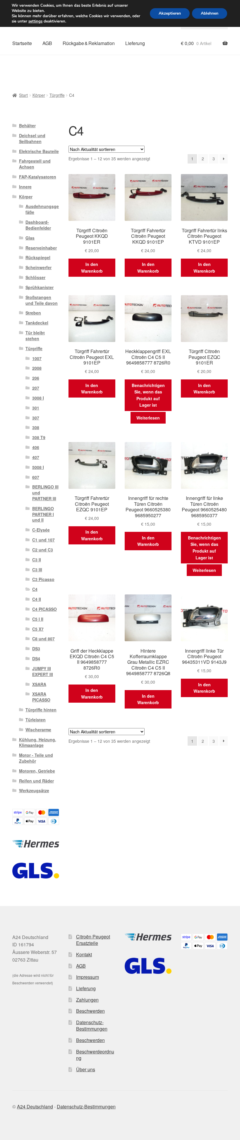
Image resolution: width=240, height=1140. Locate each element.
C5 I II (37, 619)
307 (35, 418)
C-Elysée (41, 530)
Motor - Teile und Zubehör (36, 758)
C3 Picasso (43, 579)
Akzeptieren (170, 13)
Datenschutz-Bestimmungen (91, 1025)
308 (35, 427)
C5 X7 (38, 629)
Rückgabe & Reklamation (89, 43)
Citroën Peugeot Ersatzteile (93, 940)
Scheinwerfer (38, 267)
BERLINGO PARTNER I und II (43, 514)
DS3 (36, 648)
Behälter (27, 125)
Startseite (22, 43)
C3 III (37, 569)
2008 (37, 368)
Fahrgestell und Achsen (35, 164)
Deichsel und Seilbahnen (32, 138)
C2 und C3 (42, 550)
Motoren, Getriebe (37, 771)
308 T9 (38, 437)
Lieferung (135, 43)
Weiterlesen (148, 418)
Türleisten (35, 720)
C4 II (36, 599)
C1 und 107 (43, 540)
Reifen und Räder (36, 781)
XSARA (39, 684)
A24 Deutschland (35, 1106)
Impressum (87, 977)
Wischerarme (38, 730)
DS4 (36, 658)
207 (35, 388)
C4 (34, 589)
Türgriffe (57, 95)
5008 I (38, 467)
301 (35, 408)
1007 (37, 358)
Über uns (85, 1069)
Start (23, 95)
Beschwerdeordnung (95, 1055)
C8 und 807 (43, 639)
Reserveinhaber (41, 248)
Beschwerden (90, 1010)
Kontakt (84, 954)
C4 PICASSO (44, 609)
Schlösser (35, 277)
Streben (33, 313)
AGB (47, 43)
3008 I (38, 398)
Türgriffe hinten (40, 710)
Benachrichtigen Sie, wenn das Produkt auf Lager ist (148, 395)
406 (35, 447)
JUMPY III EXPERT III (42, 671)
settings (35, 21)
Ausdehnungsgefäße (42, 209)
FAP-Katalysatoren (37, 177)
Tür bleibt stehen (35, 335)
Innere (25, 187)
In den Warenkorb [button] (92, 267)
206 (35, 378)
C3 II (36, 560)
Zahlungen (87, 999)
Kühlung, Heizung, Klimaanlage (37, 742)
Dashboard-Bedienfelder (38, 225)
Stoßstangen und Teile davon (41, 300)
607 (35, 477)
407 (35, 457)
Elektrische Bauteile (39, 151)
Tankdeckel (36, 323)
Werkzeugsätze (34, 790)
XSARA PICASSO (41, 697)
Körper (38, 95)
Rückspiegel (37, 257)
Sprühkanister (39, 287)
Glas (30, 238)
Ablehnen (209, 13)
